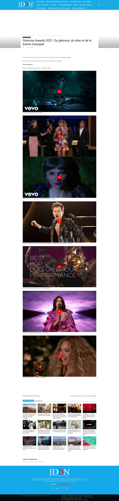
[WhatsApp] (33, 52)
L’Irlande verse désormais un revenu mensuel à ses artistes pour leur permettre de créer (44, 432)
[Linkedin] (36, 52)
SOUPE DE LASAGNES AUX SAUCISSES (31, 396)
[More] (40, 52)
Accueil (24, 35)
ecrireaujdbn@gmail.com (63, 484)
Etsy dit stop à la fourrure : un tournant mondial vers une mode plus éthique (74, 432)
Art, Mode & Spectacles (31, 35)
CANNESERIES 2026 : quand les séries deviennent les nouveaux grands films (89, 448)
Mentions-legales (47, 495)
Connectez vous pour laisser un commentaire (33, 461)
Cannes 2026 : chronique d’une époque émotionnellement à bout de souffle (29, 432)
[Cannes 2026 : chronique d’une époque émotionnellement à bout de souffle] (29, 424)
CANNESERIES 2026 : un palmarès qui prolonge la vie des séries (29, 448)
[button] (99, 5)
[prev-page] (23, 453)
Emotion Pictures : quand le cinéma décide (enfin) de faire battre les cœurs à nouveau (44, 448)
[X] (27, 52)
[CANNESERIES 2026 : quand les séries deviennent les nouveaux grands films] (89, 441)
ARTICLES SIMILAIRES (28, 400)
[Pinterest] (30, 52)
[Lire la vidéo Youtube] (59, 91)
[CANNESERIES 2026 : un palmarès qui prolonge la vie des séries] (29, 441)
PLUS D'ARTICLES (38, 400)
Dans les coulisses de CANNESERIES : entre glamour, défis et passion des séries (59, 448)
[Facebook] (24, 52)
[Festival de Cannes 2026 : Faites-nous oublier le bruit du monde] (59, 424)
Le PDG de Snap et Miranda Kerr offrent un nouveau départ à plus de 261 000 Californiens (74, 415)
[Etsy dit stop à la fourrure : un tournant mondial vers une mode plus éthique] (74, 424)
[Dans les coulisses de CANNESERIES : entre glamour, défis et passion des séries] (59, 441)
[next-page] (26, 453)
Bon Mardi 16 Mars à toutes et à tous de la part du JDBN (83, 396)
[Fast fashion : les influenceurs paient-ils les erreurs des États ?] (44, 408)
